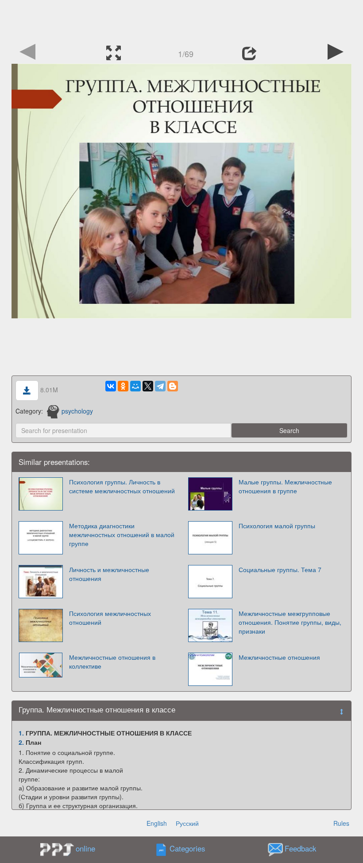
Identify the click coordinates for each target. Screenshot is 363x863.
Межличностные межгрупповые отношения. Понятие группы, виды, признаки (290, 622)
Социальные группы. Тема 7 (280, 569)
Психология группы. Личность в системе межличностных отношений (122, 486)
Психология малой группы (277, 525)
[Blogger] (172, 386)
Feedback (300, 849)
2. (21, 742)
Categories (187, 849)
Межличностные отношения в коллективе (112, 661)
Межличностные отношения (279, 657)
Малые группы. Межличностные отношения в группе (285, 486)
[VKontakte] (110, 386)
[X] (148, 386)
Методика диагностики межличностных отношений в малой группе (121, 534)
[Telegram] (160, 386)
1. (21, 732)
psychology (77, 410)
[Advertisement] (181, 20)
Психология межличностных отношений (110, 618)
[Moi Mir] (135, 386)
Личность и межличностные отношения (109, 574)
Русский (187, 823)
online (85, 848)
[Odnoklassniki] (123, 386)
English (157, 823)
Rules (341, 823)
